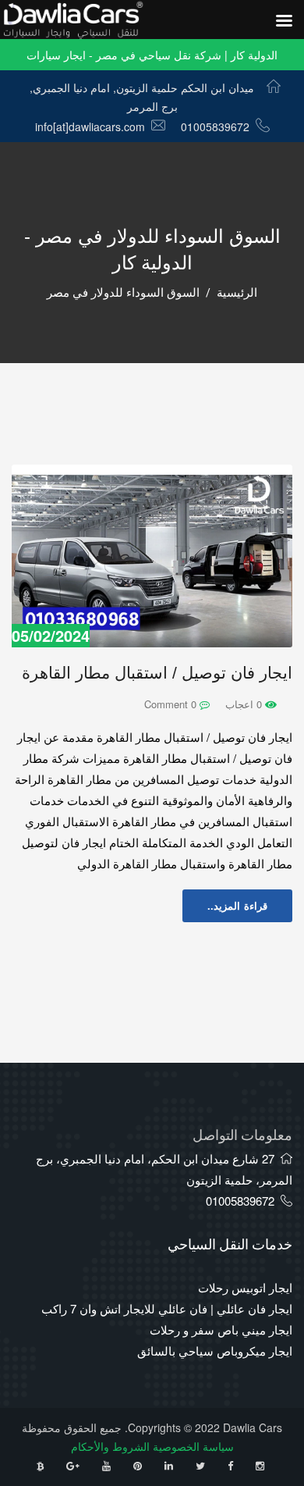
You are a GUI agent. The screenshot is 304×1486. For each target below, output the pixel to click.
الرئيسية (237, 292)
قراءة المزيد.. (237, 905)
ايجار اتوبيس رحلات (245, 1287)
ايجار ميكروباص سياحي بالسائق (214, 1350)
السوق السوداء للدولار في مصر (123, 292)
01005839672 (215, 126)
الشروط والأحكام (110, 1446)
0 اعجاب (245, 704)
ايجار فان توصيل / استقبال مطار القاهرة (157, 673)
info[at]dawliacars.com (90, 126)
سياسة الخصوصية (193, 1446)
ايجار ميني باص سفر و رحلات (221, 1329)
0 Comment (172, 704)
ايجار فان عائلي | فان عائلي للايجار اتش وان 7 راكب (166, 1308)
